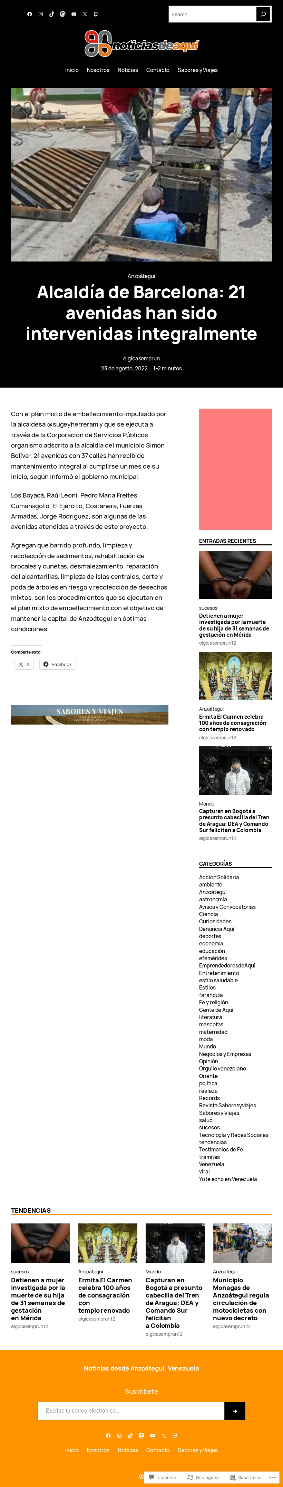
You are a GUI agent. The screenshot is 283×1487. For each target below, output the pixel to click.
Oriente (208, 1076)
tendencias (213, 1142)
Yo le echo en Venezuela (228, 1179)
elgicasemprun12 (217, 642)
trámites (209, 1157)
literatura (210, 1017)
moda (206, 1039)
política (208, 1083)
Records (209, 1098)
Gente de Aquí (216, 1010)
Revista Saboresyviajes (227, 1105)
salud (206, 1120)
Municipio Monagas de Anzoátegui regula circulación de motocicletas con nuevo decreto (241, 1299)
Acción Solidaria (219, 877)
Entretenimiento (219, 973)
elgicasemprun (141, 358)
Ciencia (208, 914)
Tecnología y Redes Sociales (234, 1135)
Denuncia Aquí (216, 929)
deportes (210, 936)
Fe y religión (213, 1002)
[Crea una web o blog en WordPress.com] (141, 1477)
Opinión (208, 1061)
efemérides (213, 958)
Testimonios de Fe (221, 1149)
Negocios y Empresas (225, 1054)
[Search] (263, 14)
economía (211, 943)
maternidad (213, 1032)
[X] (85, 14)
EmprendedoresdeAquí (227, 965)
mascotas (211, 1024)
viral (204, 1171)
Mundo (206, 803)
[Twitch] (96, 14)
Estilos (207, 987)
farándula (211, 995)
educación (212, 951)
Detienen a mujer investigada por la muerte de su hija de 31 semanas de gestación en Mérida (234, 625)
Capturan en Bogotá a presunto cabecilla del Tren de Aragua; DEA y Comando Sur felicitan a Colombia (234, 820)
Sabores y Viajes (219, 1113)
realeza (208, 1091)
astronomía (213, 899)
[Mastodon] (63, 14)
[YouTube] (74, 14)
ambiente (210, 884)
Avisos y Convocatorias (227, 907)
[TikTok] (52, 14)
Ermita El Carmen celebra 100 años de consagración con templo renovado (232, 723)
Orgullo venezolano (222, 1068)
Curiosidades (215, 921)
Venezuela (211, 1164)
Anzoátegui (141, 276)
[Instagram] (40, 14)
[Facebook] (29, 14)
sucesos (208, 608)
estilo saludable (218, 980)
